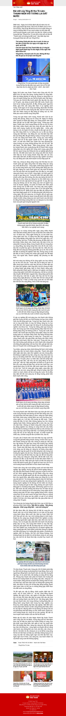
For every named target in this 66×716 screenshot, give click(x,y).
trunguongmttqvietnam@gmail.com (34, 711)
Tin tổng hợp (18, 7)
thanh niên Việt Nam (39, 642)
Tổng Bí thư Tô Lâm (24, 645)
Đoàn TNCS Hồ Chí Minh (25, 642)
